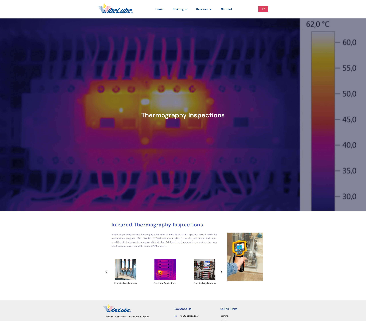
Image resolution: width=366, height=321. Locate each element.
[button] (106, 271)
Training (178, 9)
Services (202, 9)
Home (159, 9)
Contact (226, 9)
